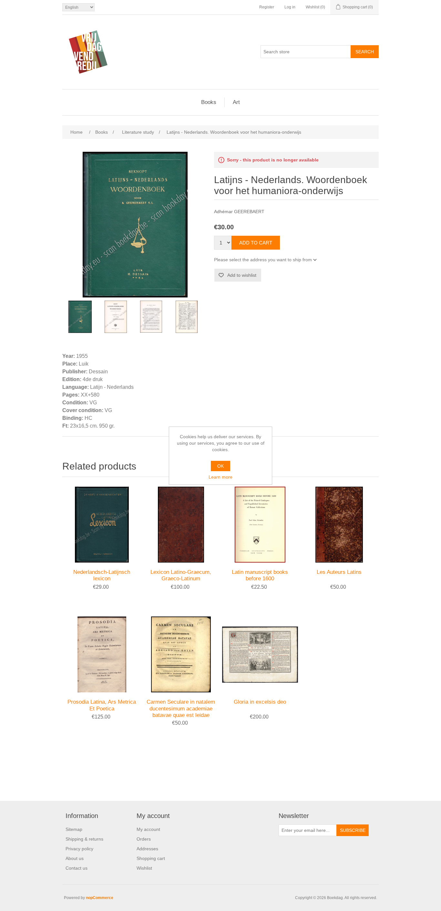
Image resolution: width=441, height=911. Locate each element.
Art (236, 102)
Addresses (147, 848)
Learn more (220, 477)
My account (148, 829)
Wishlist (144, 868)
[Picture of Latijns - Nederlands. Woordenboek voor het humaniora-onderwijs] (80, 317)
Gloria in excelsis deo (260, 702)
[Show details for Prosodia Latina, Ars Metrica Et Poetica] (102, 654)
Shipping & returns (84, 839)
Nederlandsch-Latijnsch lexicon (101, 575)
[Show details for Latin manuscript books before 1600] (260, 525)
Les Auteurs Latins (339, 572)
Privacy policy (79, 848)
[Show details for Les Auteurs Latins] (339, 525)
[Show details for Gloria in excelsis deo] (260, 654)
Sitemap (74, 829)
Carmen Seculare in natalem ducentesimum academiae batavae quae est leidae (181, 708)
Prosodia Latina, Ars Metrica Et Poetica (101, 705)
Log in (289, 7)
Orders (144, 839)
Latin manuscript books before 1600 (260, 575)
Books (208, 102)
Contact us (76, 868)
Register (266, 7)
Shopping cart (151, 858)
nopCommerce (99, 897)
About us (75, 858)
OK (220, 466)
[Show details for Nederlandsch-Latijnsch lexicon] (102, 525)
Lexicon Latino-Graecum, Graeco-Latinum (180, 575)
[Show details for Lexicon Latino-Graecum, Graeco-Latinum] (181, 525)
